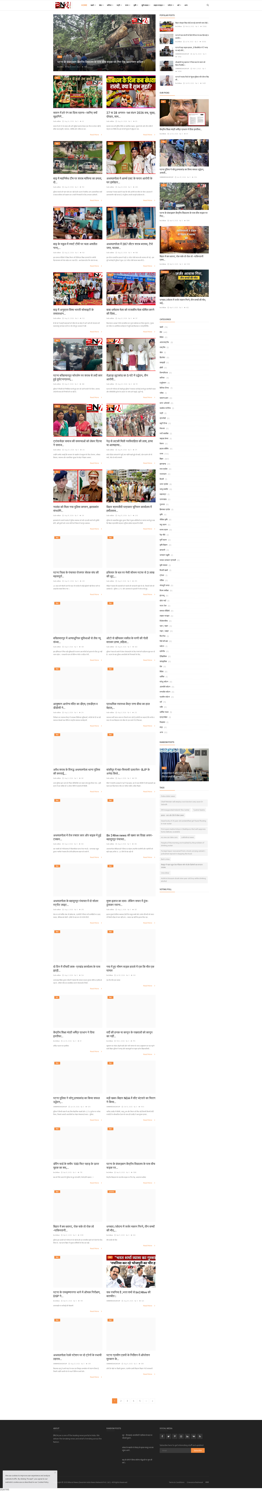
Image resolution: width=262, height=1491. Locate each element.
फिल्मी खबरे (164, 570)
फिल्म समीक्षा (164, 590)
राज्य (127, 5)
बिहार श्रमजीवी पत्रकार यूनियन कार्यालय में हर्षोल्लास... (129, 508)
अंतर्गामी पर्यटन (165, 686)
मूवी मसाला (145, 5)
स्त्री (118, 5)
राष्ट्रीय (162, 347)
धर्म (178, 5)
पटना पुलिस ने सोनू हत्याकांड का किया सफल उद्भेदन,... (76, 1100)
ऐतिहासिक (163, 656)
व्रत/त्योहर (163, 717)
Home (84, 5)
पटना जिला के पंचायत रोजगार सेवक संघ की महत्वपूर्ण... (76, 574)
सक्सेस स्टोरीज (165, 408)
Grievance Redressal (195, 1482)
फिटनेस (162, 636)
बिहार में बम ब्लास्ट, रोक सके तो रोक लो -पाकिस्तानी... (73, 1228)
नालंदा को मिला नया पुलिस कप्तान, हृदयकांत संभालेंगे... (76, 508)
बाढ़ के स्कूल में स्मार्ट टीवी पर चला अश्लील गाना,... (75, 246)
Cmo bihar (165, 873)
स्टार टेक (163, 605)
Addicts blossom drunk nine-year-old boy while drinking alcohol (183, 879)
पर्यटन (170, 5)
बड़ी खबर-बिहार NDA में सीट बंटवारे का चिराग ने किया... (130, 1100)
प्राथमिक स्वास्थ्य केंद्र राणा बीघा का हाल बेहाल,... (128, 705)
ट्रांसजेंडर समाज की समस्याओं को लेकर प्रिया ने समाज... (77, 443)
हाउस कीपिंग (164, 448)
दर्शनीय (162, 651)
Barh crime (165, 859)
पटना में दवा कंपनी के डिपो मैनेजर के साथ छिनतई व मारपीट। (192, 36)
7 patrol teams (199, 810)
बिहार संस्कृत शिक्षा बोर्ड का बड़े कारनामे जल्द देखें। (192, 23)
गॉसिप (162, 580)
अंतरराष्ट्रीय (164, 342)
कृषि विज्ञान (163, 545)
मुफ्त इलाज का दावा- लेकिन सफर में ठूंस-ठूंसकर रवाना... (127, 903)
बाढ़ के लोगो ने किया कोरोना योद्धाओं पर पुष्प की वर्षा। (137, 1461)
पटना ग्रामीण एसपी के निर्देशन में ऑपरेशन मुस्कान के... (128, 1357)
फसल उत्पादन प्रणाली (168, 560)
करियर (109, 5)
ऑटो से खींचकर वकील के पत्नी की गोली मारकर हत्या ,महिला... (127, 640)
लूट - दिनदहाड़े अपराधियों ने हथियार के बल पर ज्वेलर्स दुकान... (137, 1436)
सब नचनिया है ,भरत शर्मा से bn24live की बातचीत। (128, 1294)
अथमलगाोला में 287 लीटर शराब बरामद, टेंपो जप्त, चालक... (129, 246)
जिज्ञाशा (162, 722)
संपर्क (207, 1482)
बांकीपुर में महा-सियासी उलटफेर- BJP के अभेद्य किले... (128, 771)
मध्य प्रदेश (163, 469)
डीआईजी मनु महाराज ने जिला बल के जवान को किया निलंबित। (190, 63)
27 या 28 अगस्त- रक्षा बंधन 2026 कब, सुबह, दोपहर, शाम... (130, 114)
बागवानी (162, 550)
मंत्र (161, 727)
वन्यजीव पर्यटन (165, 691)
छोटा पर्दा (163, 600)
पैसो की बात (164, 641)
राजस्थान (163, 474)
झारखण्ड (163, 463)
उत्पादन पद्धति (164, 555)
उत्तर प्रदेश (164, 484)
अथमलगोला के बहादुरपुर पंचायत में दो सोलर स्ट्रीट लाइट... (75, 903)
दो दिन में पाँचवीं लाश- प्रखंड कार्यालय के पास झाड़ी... (76, 968)
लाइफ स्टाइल (158, 5)
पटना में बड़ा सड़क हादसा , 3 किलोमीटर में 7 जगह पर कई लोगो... (191, 48)
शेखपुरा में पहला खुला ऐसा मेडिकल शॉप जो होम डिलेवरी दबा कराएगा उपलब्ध (182, 866)
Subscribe (198, 1450)
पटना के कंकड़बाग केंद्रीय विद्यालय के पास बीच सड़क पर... (130, 1165)
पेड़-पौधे (162, 534)
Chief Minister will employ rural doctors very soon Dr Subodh (182, 803)
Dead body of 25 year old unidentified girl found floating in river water (183, 822)
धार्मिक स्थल (164, 712)
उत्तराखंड (163, 499)
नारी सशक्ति (164, 433)
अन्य (185, 5)
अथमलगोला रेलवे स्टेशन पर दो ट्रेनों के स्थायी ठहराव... (77, 1357)
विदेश (161, 337)
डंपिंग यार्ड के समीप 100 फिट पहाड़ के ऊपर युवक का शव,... (76, 1165)
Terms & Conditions (176, 1482)
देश (161, 332)
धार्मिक (162, 676)
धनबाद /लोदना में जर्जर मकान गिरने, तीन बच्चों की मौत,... (130, 1228)
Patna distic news (168, 796)
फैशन (162, 443)
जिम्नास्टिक (164, 372)
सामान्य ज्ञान (164, 398)
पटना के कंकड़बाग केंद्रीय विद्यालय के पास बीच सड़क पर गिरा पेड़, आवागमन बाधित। (101, 62)
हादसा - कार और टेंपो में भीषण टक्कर (172, 815)
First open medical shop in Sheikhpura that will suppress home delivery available (183, 830)
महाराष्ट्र (163, 494)
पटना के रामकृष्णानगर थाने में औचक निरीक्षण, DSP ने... (76, 1294)
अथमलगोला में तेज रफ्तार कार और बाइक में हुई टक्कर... (77, 837)
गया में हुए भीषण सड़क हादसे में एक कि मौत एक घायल (130, 968)
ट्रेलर (162, 575)
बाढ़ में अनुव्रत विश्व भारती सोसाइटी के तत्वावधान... (73, 311)
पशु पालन (163, 524)
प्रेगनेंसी (163, 418)
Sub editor (57, 121)
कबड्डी (162, 362)
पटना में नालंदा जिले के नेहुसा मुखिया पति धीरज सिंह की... (192, 78)
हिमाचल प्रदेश (165, 509)
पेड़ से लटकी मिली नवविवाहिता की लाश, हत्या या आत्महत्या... (129, 443)
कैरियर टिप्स (164, 388)
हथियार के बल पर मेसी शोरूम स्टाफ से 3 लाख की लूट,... (130, 574)
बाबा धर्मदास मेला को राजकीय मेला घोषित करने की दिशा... (130, 311)
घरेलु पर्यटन (164, 681)
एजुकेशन (163, 382)
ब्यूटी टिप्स (163, 423)
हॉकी (161, 367)
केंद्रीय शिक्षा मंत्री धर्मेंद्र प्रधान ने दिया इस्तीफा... (73, 1034)
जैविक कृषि (163, 519)
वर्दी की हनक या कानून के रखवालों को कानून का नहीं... (129, 1034)
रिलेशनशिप (164, 621)
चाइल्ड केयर (164, 438)
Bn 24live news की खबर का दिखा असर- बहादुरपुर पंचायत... (129, 837)
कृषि (135, 5)
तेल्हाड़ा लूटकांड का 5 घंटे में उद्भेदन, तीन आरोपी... (127, 377)
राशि (161, 707)
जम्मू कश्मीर (164, 489)
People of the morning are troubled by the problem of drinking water (182, 844)
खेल (100, 5)
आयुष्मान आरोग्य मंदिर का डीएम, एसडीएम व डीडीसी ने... (75, 705)
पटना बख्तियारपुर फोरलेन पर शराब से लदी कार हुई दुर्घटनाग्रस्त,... (77, 377)
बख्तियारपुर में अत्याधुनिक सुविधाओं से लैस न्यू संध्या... (77, 640)
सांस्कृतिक (163, 661)
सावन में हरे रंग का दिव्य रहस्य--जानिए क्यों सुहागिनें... (75, 114)
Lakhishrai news (187, 837)
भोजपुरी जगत (164, 585)
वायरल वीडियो (164, 610)
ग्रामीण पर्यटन (165, 697)
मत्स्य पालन (164, 529)
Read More (94, 134)
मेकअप (162, 428)
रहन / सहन (164, 626)
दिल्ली (162, 479)
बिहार (161, 458)
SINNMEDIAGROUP (60, 1107)
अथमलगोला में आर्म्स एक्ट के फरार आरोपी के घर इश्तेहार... (129, 180)
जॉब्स (161, 393)
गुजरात (162, 504)
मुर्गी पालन (163, 539)
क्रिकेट (162, 357)
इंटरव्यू (162, 595)
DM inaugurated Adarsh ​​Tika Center (175, 810)
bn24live (60, 67)
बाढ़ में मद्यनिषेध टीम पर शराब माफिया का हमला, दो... (77, 180)
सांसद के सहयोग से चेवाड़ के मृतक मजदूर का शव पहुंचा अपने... (138, 1448)
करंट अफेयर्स (164, 403)
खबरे (92, 5)
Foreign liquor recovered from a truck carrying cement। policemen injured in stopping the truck (183, 852)
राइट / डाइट (164, 631)
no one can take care (169, 837)
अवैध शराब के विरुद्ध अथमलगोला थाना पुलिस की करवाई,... (76, 771)
